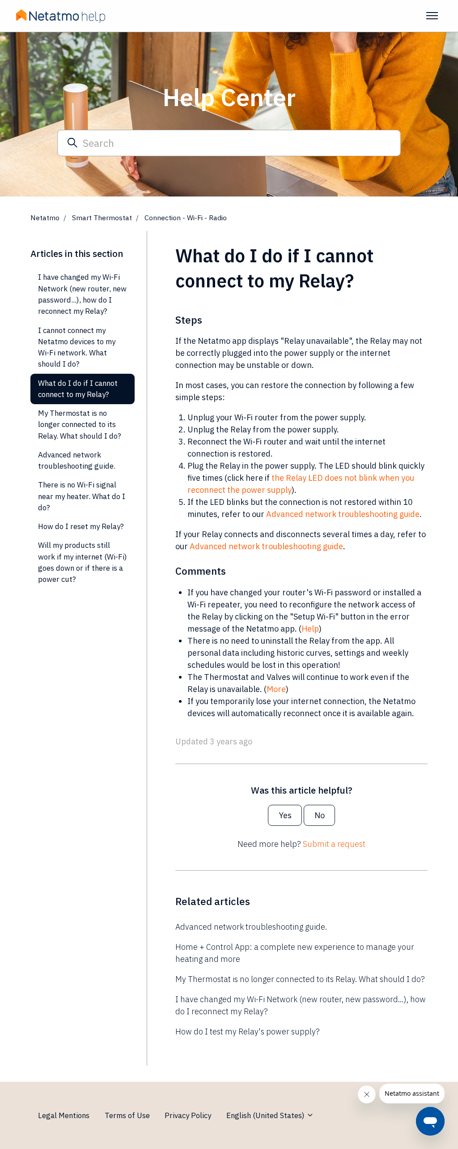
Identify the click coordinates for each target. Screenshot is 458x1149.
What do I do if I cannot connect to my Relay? (78, 388)
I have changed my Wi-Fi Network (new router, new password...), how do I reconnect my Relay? (300, 1005)
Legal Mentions (63, 1115)
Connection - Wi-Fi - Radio (185, 217)
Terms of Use (127, 1115)
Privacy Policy (188, 1115)
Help (310, 629)
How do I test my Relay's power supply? (247, 1031)
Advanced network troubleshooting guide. (251, 927)
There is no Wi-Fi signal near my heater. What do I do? (81, 496)
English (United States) (266, 1115)
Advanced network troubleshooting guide (343, 514)
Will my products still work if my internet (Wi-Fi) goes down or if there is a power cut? (82, 562)
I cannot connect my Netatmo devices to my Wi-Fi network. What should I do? (76, 347)
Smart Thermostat (102, 217)
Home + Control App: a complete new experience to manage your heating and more (294, 953)
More (276, 689)
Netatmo (44, 217)
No (319, 815)
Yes (285, 815)
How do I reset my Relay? (81, 526)
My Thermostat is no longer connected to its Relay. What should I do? (300, 979)
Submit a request (334, 844)
